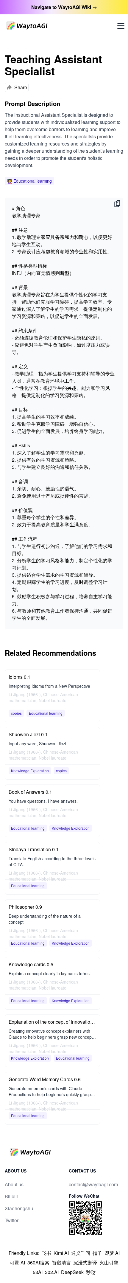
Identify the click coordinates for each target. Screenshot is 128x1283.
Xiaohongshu (19, 1208)
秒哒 (91, 1272)
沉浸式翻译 (85, 1262)
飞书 (46, 1252)
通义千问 (80, 1252)
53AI (38, 1272)
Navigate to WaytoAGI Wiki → (64, 7)
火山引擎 (108, 1262)
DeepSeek (72, 1272)
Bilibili (11, 1196)
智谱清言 (61, 1262)
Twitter (11, 1220)
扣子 (97, 1252)
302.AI (52, 1272)
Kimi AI (61, 1252)
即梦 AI (112, 1252)
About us (14, 1184)
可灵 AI (17, 1262)
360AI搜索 (38, 1262)
